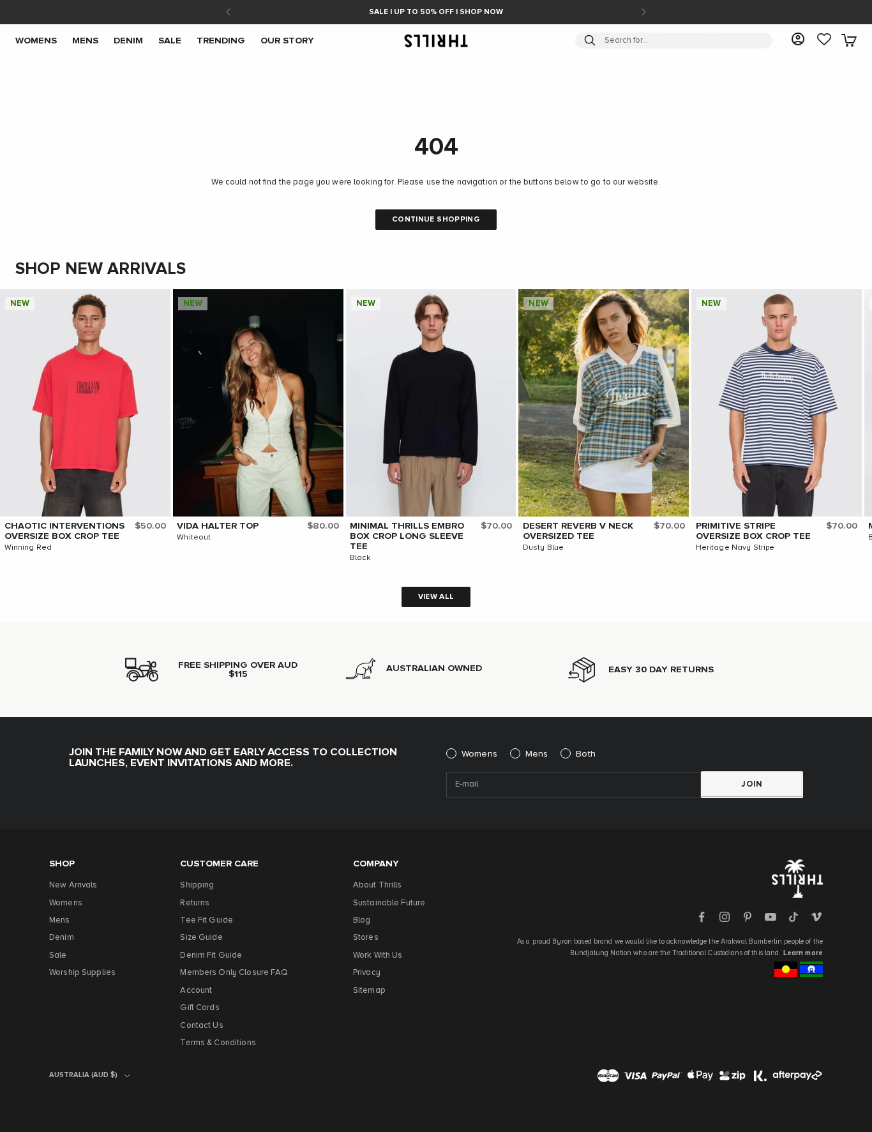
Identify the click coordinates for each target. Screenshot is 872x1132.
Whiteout (194, 537)
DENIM (128, 40)
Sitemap (369, 990)
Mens (536, 754)
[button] (157, 302)
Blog (362, 920)
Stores (366, 937)
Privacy (366, 973)
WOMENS (36, 40)
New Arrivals (73, 885)
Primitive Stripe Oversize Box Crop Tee (753, 531)
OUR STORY (287, 40)
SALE (169, 40)
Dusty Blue (543, 548)
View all (436, 597)
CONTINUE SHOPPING (436, 219)
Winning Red (28, 548)
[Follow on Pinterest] (747, 916)
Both (586, 754)
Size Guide (201, 937)
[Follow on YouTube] (770, 916)
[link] (824, 40)
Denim (61, 937)
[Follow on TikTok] (793, 916)
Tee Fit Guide (206, 920)
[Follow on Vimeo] (816, 916)
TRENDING (221, 40)
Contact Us (201, 1026)
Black (360, 558)
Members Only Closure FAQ (234, 973)
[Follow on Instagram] (724, 916)
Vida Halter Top (218, 526)
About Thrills (377, 885)
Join (752, 784)
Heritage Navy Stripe (735, 548)
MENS (85, 40)
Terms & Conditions (217, 1043)
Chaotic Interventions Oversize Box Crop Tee (64, 531)
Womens (479, 754)
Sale (58, 955)
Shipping (197, 885)
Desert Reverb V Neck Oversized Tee (578, 531)
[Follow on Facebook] (701, 916)
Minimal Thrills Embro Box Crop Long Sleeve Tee (407, 536)
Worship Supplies (82, 973)
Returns (194, 903)
